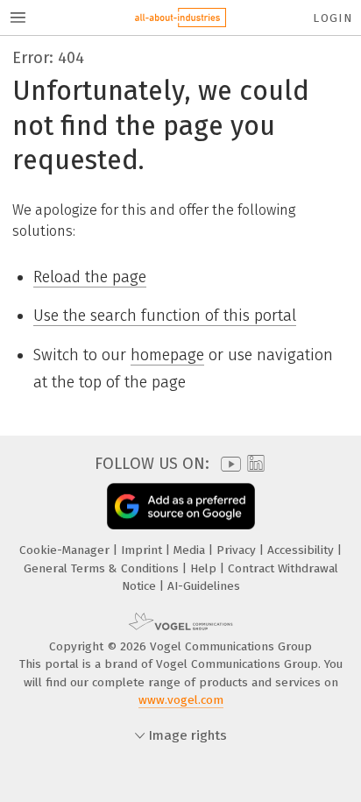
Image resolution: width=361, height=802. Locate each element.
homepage (167, 355)
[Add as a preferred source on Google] (181, 506)
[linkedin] (253, 464)
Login (332, 18)
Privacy (237, 550)
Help (205, 568)
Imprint (143, 550)
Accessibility (302, 550)
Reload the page (89, 277)
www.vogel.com (180, 699)
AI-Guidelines (203, 585)
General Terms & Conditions (103, 568)
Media (191, 550)
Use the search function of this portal (164, 315)
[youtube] (228, 464)
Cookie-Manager (66, 550)
